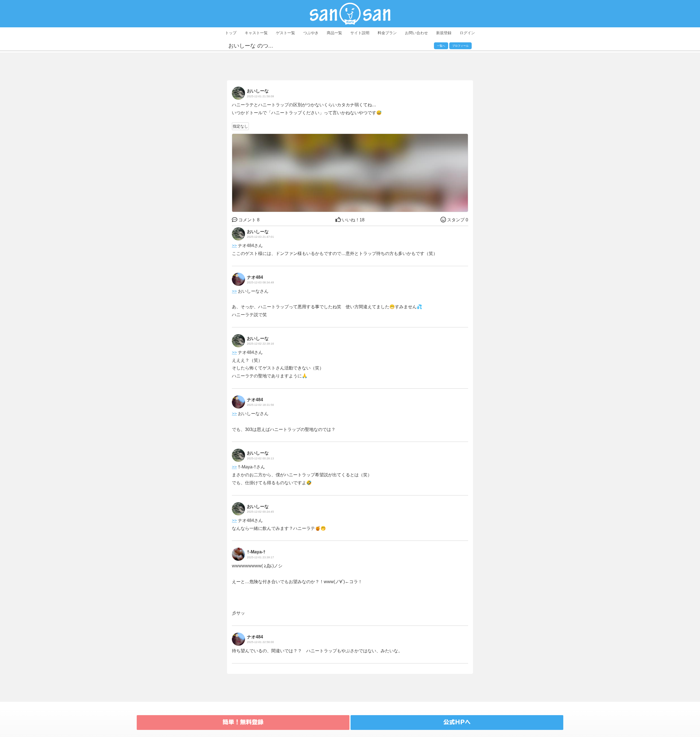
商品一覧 (334, 33)
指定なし (240, 126)
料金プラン (387, 33)
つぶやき (311, 33)
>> (234, 245)
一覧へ (441, 45)
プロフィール (460, 45)
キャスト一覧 (256, 33)
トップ (231, 33)
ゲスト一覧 (285, 33)
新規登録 (443, 33)
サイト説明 (359, 33)
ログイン (467, 33)
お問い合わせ (416, 33)
